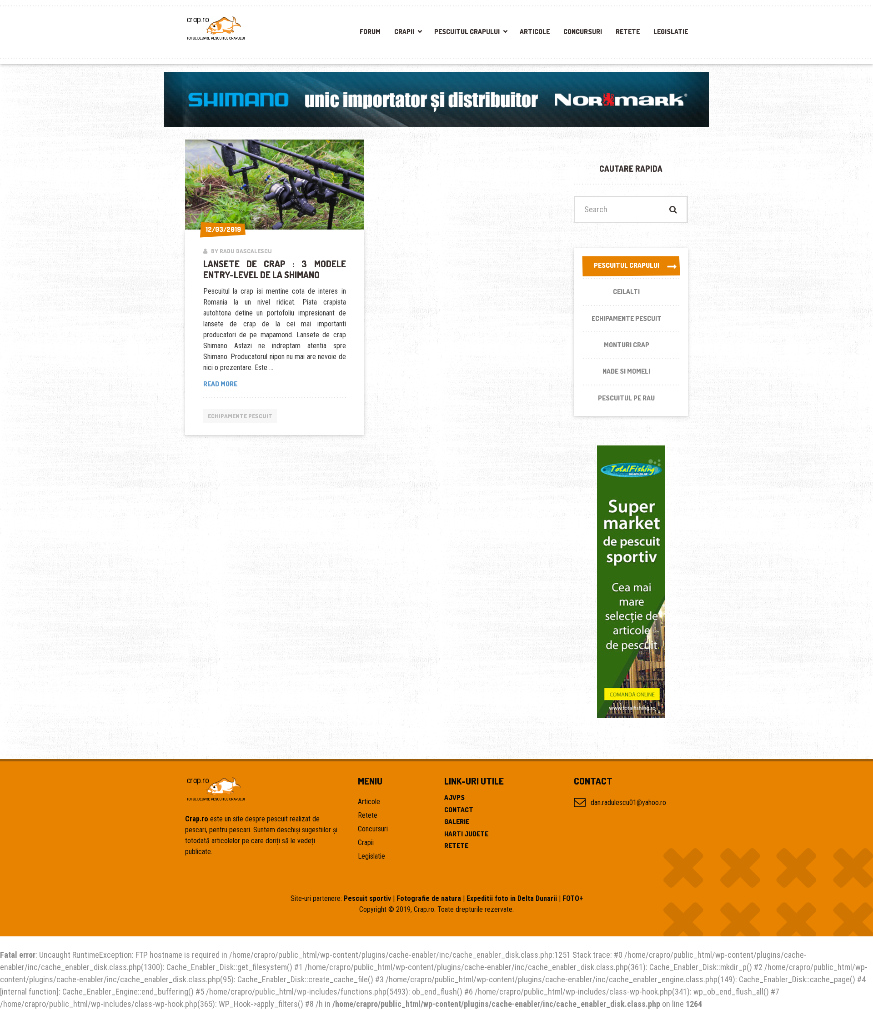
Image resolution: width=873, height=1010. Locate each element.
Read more (234, 384)
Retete (628, 31)
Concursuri (582, 31)
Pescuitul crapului (626, 265)
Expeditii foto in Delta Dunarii (512, 898)
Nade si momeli (626, 371)
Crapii (404, 31)
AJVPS (454, 797)
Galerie (456, 821)
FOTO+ (572, 898)
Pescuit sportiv (367, 898)
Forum (370, 31)
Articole (535, 31)
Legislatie (670, 31)
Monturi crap (626, 344)
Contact (458, 809)
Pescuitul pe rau (626, 398)
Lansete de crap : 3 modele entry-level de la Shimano (274, 269)
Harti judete (466, 834)
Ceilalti (626, 291)
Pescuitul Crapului (467, 31)
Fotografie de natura (428, 898)
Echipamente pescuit (240, 416)
